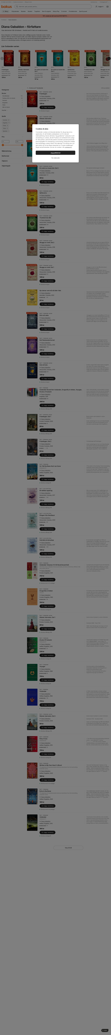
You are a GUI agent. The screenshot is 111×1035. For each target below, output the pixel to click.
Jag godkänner (55, 153)
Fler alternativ (55, 158)
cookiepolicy (68, 147)
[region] (55, 143)
